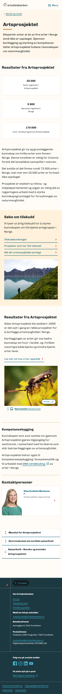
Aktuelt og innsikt (14, 14)
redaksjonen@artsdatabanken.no (28, 617)
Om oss (16, 599)
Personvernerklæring (12, 686)
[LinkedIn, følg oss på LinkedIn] (26, 663)
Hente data (7, 690)
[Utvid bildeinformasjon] (10, 409)
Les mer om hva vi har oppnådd (22, 358)
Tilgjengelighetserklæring (36, 686)
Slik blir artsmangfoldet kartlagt (22, 252)
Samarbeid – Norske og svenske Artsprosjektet (27, 551)
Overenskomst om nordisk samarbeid (31, 541)
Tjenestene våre (20, 603)
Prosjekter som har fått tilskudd (22, 245)
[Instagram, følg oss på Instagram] (20, 663)
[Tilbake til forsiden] (15, 5)
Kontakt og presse (21, 607)
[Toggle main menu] (53, 5)
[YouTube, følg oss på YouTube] (31, 663)
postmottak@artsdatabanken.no (28, 640)
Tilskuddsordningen (15, 239)
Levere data (20, 690)
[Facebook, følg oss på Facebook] (15, 663)
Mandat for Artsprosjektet (25, 532)
